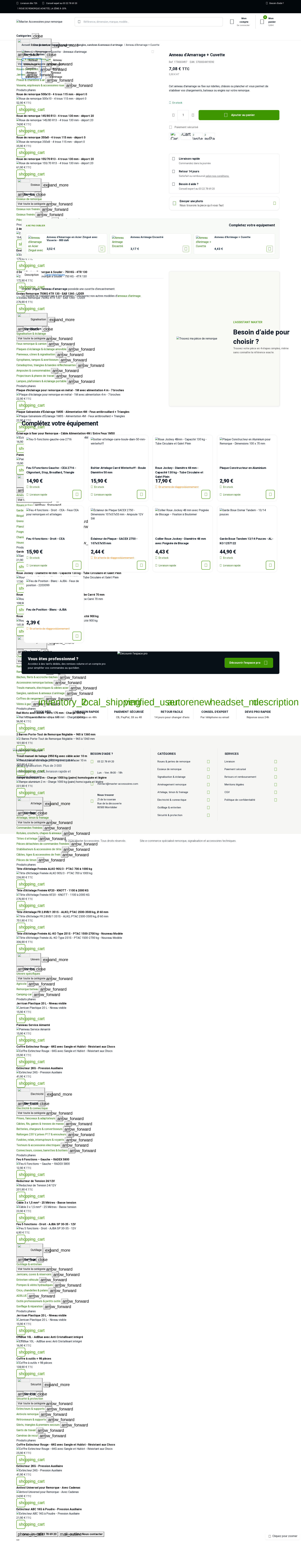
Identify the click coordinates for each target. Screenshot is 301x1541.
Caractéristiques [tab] (55, 274)
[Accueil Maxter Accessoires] (39, 22)
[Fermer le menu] (17, 1539)
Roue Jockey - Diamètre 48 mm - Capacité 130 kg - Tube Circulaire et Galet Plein (179, 472)
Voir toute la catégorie (35, 822)
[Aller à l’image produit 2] (56, 68)
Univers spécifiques (28, 973)
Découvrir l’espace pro (248, 663)
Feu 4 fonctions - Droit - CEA (45, 538)
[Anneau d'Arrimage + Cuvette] (204, 244)
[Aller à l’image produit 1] (32, 68)
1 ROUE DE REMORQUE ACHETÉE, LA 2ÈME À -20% (41, 8)
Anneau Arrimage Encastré (146, 237)
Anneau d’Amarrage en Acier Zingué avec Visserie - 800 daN (72, 239)
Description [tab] (32, 274)
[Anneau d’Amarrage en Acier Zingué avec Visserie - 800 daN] (36, 244)
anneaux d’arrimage (129, 296)
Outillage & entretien (29, 1264)
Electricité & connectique (32, 1108)
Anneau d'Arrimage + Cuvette (232, 237)
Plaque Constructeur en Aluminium (243, 468)
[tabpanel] (92, 292)
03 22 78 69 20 (105, 761)
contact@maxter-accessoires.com (117, 783)
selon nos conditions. (217, 176)
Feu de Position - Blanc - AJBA (46, 609)
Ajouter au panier (239, 115)
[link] (150, 416)
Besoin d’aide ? (275, 3)
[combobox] (149, 21)
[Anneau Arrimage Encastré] (120, 244)
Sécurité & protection (29, 1398)
